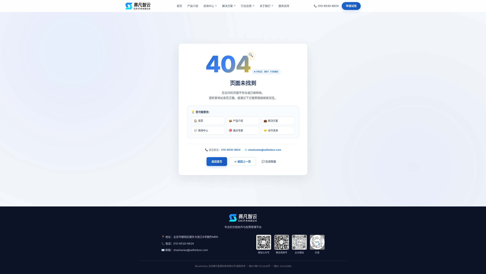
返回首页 (216, 161)
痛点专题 (236, 130)
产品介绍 (236, 120)
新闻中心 (201, 130)
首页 (198, 120)
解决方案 (271, 120)
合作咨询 (271, 130)
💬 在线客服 (269, 161)
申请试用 (351, 5)
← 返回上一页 (242, 161)
